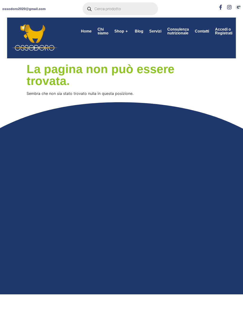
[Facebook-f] (220, 7)
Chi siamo (103, 31)
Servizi (155, 31)
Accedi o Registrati (223, 31)
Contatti (202, 31)
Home (86, 31)
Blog (139, 31)
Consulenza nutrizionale (178, 31)
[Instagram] (229, 7)
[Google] (238, 7)
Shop (121, 31)
